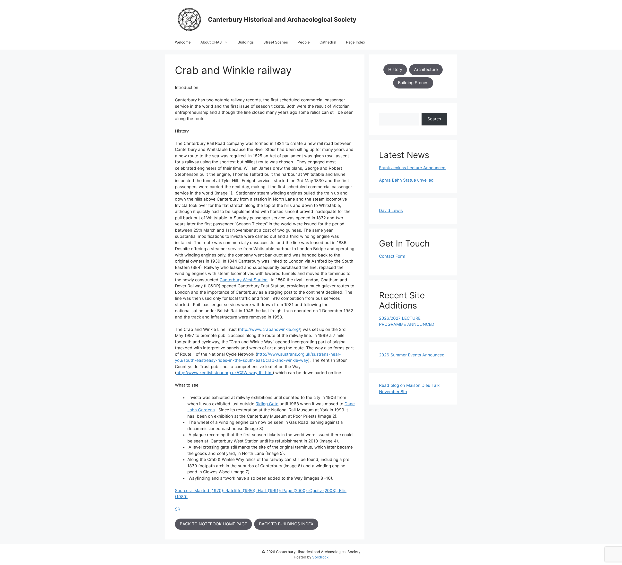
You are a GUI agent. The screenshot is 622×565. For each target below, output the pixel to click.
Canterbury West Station (244, 279)
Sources (183, 490)
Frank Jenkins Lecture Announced (412, 167)
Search (434, 118)
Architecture (426, 69)
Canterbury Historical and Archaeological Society (282, 19)
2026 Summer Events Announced (412, 355)
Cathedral (328, 42)
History (395, 69)
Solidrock (320, 557)
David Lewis (391, 210)
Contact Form (392, 256)
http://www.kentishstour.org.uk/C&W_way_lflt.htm (224, 372)
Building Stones (413, 82)
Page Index (355, 42)
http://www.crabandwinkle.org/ (269, 329)
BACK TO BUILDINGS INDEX (286, 523)
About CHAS (211, 42)
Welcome (183, 42)
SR (177, 509)
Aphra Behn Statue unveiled (406, 180)
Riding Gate (267, 403)
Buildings (246, 42)
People (304, 42)
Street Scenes (275, 42)
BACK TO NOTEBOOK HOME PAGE (213, 523)
